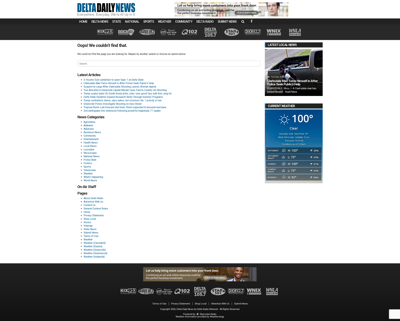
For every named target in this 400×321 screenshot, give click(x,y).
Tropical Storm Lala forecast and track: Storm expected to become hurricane (125, 107)
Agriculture (89, 121)
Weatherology (217, 316)
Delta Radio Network (207, 309)
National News (92, 156)
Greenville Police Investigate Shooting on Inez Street (113, 103)
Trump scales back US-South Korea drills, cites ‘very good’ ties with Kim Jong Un (128, 93)
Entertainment (91, 139)
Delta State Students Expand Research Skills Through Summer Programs (123, 96)
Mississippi (90, 152)
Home (83, 21)
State (116, 21)
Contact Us (89, 205)
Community (183, 21)
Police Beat (90, 159)
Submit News (227, 21)
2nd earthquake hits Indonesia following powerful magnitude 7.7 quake (122, 110)
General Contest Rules (96, 208)
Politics (88, 163)
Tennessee (90, 170)
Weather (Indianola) (94, 256)
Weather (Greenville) (95, 249)
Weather (164, 21)
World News (90, 180)
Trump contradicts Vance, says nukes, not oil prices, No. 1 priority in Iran (123, 100)
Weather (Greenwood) (95, 253)
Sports (148, 21)
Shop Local (90, 218)
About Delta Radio (93, 198)
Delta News (99, 21)
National (132, 21)
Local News (90, 146)
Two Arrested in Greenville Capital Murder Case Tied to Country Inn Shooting (125, 90)
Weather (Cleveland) (95, 242)
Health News (91, 142)
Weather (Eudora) (93, 246)
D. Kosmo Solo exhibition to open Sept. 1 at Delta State (114, 79)
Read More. (291, 91)
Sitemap (88, 225)
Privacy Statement (94, 215)
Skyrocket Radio (207, 314)
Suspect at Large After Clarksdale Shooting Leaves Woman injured (120, 86)
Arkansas (89, 128)
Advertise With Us (93, 201)
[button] (243, 21)
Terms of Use (91, 236)
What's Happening (93, 177)
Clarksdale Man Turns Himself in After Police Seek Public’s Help (119, 83)
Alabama (88, 125)
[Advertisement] (231, 9)
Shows (87, 222)
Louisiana (89, 149)
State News (90, 229)
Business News (92, 132)
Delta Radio (205, 21)
